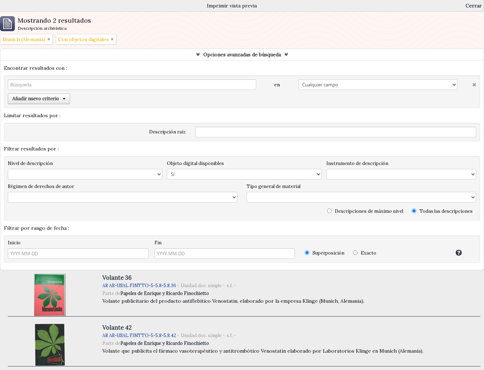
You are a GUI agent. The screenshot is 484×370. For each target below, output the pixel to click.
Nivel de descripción (30, 163)
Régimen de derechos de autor (41, 186)
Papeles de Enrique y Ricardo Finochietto (164, 293)
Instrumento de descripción (357, 163)
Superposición (327, 253)
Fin (158, 243)
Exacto (368, 253)
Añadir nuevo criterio (35, 99)
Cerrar (474, 5)
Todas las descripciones (445, 211)
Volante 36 (116, 277)
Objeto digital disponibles (195, 163)
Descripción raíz (167, 132)
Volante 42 (117, 327)
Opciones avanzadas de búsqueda (242, 54)
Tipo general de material (273, 186)
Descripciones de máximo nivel (368, 211)
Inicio (14, 243)
